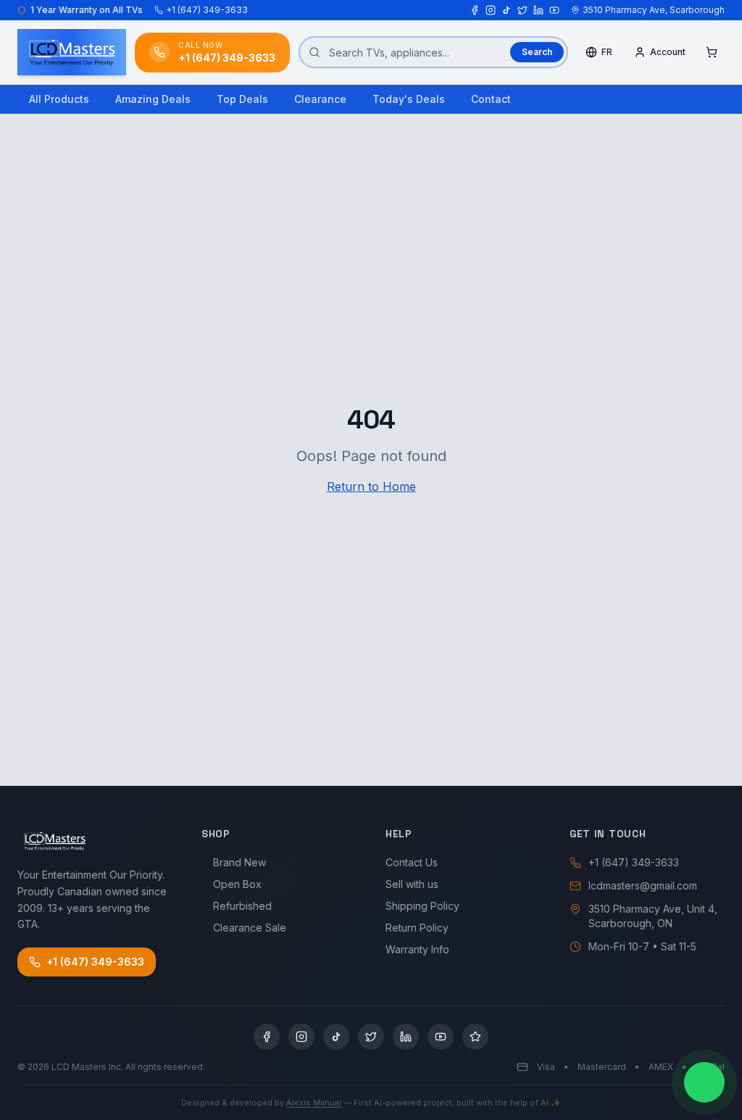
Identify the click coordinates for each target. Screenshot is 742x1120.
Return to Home (371, 486)
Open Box (237, 884)
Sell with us (411, 884)
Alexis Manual (313, 1103)
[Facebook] (475, 10)
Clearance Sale (249, 927)
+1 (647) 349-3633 (207, 9)
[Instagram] (490, 10)
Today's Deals (408, 99)
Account (667, 51)
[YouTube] (554, 10)
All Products (59, 99)
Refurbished (242, 906)
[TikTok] (506, 10)
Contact (491, 99)
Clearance (320, 99)
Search (537, 51)
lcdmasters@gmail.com (642, 885)
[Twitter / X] (522, 10)
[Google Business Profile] (475, 1037)
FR (606, 51)
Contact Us (411, 862)
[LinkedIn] (538, 10)
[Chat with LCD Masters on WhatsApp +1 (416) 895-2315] (704, 1082)
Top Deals (242, 99)
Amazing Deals (153, 99)
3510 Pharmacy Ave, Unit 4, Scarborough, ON (652, 916)
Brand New (239, 862)
